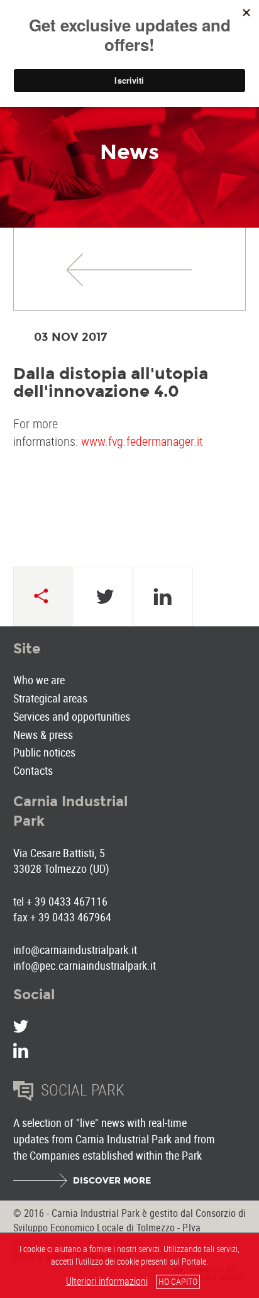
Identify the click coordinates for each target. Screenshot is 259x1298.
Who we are (39, 679)
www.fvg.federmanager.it (142, 441)
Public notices (44, 752)
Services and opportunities (71, 716)
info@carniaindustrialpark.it (75, 949)
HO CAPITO (177, 1281)
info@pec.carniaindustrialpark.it (84, 965)
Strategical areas (50, 698)
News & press (43, 734)
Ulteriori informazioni (107, 1281)
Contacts (33, 770)
